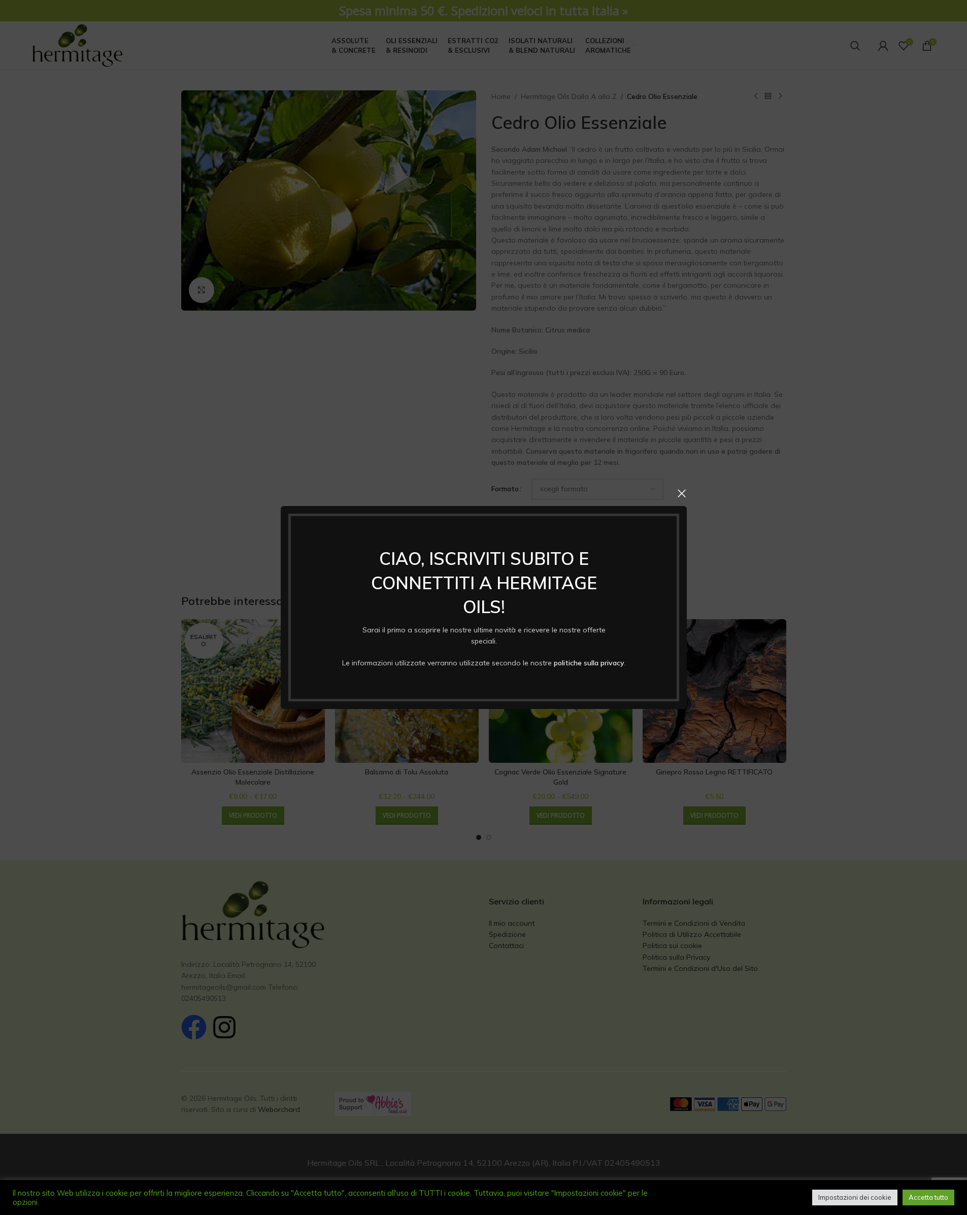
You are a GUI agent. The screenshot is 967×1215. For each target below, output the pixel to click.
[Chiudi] (681, 493)
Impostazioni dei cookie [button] (854, 1197)
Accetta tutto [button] (928, 1197)
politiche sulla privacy (588, 662)
